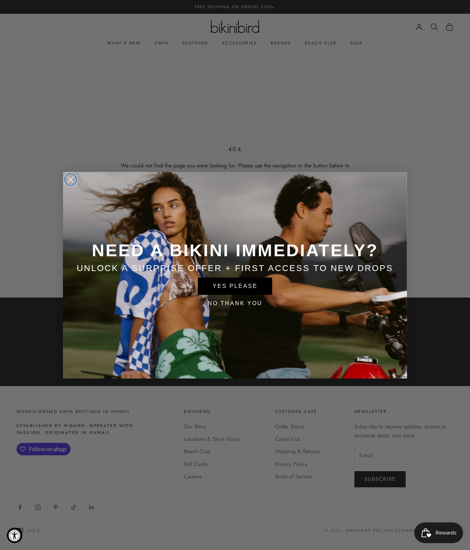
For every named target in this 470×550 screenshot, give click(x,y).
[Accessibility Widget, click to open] (14, 535)
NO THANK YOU (235, 303)
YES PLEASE (235, 286)
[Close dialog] (70, 179)
